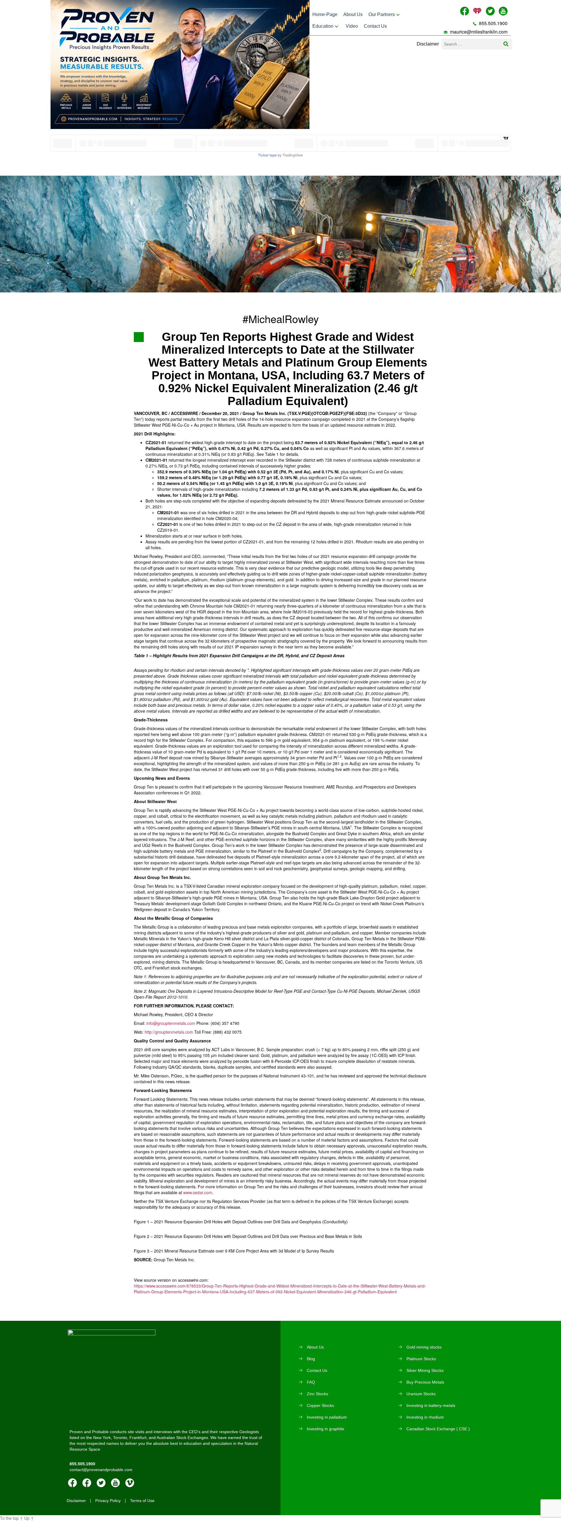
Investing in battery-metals (430, 1405)
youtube (115, 1482)
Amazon (86, 1482)
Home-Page (324, 14)
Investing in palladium (327, 1417)
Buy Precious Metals (425, 1382)
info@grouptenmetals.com (170, 1023)
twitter (101, 1482)
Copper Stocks (320, 1405)
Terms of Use (142, 1500)
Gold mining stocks (423, 1347)
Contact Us (375, 26)
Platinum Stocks (421, 1358)
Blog (311, 1358)
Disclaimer (428, 43)
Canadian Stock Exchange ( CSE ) (438, 1428)
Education (322, 26)
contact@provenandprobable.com (101, 1469)
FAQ (311, 1382)
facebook (72, 1482)
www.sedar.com (197, 1192)
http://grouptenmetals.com (169, 1032)
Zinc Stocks (317, 1393)
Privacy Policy (108, 1500)
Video (352, 26)
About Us (353, 14)
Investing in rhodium (425, 1417)
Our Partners (381, 14)
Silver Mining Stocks (425, 1370)
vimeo (129, 1482)
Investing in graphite (325, 1428)
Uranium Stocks (421, 1393)
